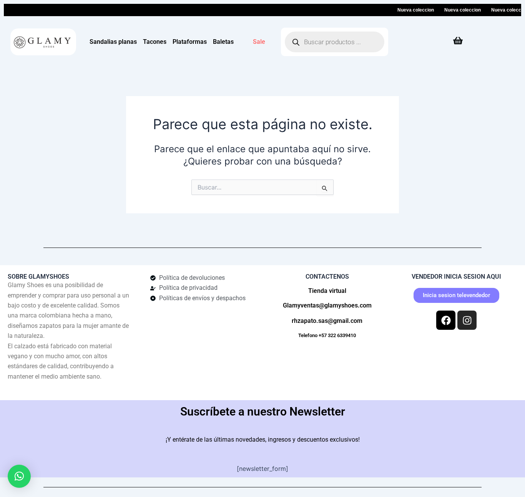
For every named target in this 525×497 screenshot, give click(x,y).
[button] (19, 476)
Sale (259, 41)
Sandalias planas (113, 41)
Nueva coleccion (411, 10)
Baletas (223, 41)
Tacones (154, 41)
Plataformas (190, 41)
